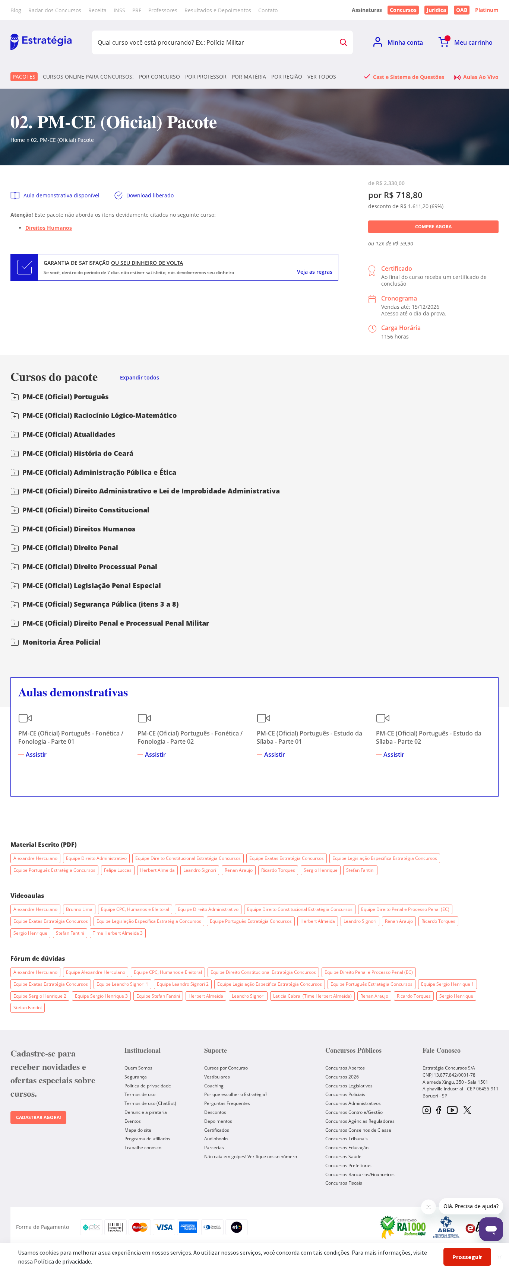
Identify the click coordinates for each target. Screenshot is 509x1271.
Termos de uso (139, 1094)
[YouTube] (452, 1110)
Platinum (487, 10)
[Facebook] (438, 1110)
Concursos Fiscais (343, 1183)
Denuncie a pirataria (145, 1112)
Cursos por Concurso (226, 1068)
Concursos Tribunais (346, 1138)
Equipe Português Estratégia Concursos (54, 870)
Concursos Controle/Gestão (354, 1112)
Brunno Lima (79, 909)
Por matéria (249, 77)
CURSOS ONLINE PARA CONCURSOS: (88, 77)
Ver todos (321, 77)
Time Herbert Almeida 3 (118, 933)
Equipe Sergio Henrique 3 (101, 996)
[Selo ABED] (446, 1227)
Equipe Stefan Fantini (158, 996)
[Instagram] (427, 1110)
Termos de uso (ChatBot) (150, 1103)
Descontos (215, 1112)
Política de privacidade (147, 1086)
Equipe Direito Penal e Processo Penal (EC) (405, 909)
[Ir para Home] (41, 42)
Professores (162, 10)
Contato (268, 10)
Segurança (135, 1077)
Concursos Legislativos (349, 1086)
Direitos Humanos (48, 227)
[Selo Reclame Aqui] (403, 1227)
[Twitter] (467, 1111)
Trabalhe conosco (142, 1147)
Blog (15, 10)
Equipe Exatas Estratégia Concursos (286, 858)
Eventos (132, 1121)
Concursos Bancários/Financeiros (360, 1174)
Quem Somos (138, 1068)
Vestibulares (217, 1077)
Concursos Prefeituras (348, 1165)
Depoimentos (218, 1121)
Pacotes (24, 76)
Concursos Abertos (345, 1068)
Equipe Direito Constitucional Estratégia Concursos (188, 858)
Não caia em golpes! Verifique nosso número (250, 1156)
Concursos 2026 (342, 1077)
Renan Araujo (239, 870)
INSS (119, 10)
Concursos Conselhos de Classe (358, 1130)
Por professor (206, 77)
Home (17, 139)
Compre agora (433, 226)
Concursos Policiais (345, 1094)
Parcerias (214, 1147)
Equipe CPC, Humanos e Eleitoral (135, 909)
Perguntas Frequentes (227, 1103)
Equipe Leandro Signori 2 (183, 984)
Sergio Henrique (321, 870)
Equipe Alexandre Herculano (95, 972)
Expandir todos (139, 378)
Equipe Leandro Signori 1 (122, 984)
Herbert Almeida (157, 870)
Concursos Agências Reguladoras (360, 1121)
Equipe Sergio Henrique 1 (447, 984)
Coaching (214, 1086)
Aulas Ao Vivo (481, 76)
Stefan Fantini (360, 870)
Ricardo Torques (278, 870)
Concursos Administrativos (353, 1103)
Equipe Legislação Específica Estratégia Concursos (384, 858)
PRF (136, 10)
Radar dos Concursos (54, 10)
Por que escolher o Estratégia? (235, 1094)
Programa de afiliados (147, 1138)
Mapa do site (137, 1130)
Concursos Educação (347, 1147)
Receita (97, 10)
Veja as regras (314, 272)
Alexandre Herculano (35, 858)
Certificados (216, 1130)
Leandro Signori (199, 870)
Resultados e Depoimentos (217, 10)
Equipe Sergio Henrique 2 (39, 996)
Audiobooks (216, 1138)
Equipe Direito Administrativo (96, 858)
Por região (286, 77)
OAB (461, 9)
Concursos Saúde (343, 1156)
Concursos (403, 9)
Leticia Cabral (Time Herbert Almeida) (312, 996)
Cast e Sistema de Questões (408, 76)
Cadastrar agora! (38, 1117)
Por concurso (159, 77)
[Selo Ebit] (478, 1227)
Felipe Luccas (118, 870)
